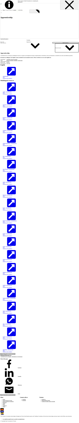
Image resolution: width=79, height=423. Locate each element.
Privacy (11, 419)
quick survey (20, 1)
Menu (1, 397)
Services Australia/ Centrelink (11, 60)
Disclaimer (8, 419)
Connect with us (24, 397)
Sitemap (23, 419)
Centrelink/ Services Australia (11, 59)
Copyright (4, 419)
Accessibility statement (17, 419)
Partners (42, 397)
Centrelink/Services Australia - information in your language (11, 356)
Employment (20, 60)
